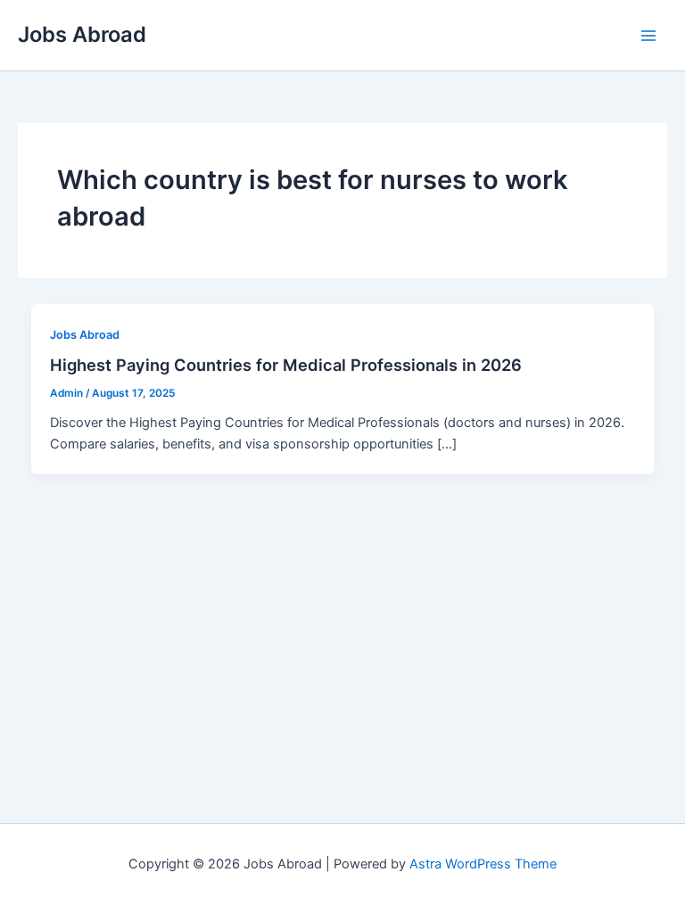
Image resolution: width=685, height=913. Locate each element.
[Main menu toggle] (648, 35)
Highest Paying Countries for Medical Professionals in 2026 (286, 364)
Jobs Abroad (82, 34)
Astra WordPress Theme (483, 864)
